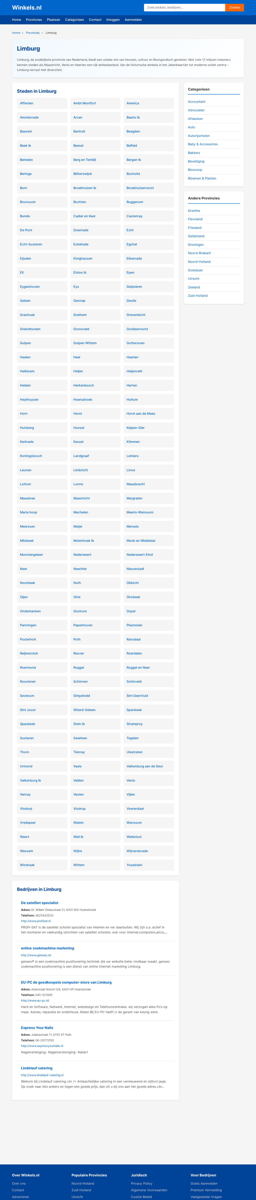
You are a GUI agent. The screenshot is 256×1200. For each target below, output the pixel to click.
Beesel (78, 145)
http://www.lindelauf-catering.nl (42, 1075)
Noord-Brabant (199, 253)
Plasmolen (134, 625)
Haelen (25, 357)
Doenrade (80, 230)
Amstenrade (29, 117)
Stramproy (135, 724)
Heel (76, 357)
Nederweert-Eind (140, 555)
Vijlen (131, 794)
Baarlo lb (133, 117)
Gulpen (25, 343)
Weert (24, 837)
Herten (132, 385)
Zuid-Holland (198, 296)
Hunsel (78, 428)
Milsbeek (27, 541)
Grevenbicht (136, 315)
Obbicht (133, 583)
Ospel (131, 611)
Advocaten (196, 110)
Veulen (78, 794)
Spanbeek (134, 710)
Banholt (79, 131)
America (133, 103)
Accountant (196, 102)
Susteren (27, 738)
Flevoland (195, 219)
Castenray (134, 216)
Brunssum (28, 202)
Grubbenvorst (137, 329)
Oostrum (80, 611)
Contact (95, 20)
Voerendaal (135, 809)
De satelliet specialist (39, 903)
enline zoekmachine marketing (47, 948)
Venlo (131, 780)
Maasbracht (136, 484)
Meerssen (27, 526)
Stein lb (79, 724)
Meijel (77, 526)
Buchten (79, 202)
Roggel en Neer (138, 667)
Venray (25, 794)
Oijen (24, 597)
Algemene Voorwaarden (149, 1190)
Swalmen (80, 738)
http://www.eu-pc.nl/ (35, 1000)
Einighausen (82, 258)
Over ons (19, 1183)
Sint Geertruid (137, 696)
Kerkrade (27, 442)
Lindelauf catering (36, 1068)
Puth (77, 639)
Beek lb (25, 145)
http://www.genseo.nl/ (36, 955)
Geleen (25, 301)
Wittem (78, 865)
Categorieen (74, 20)
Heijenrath (134, 371)
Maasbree (27, 498)
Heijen (78, 371)
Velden (78, 780)
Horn (24, 413)
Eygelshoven (30, 287)
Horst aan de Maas (141, 413)
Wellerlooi (134, 837)
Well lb (78, 837)
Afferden (26, 103)
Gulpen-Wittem (85, 343)
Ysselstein (134, 865)
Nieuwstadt (135, 569)
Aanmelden (133, 20)
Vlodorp (26, 809)
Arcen (77, 117)
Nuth (77, 583)
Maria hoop (28, 512)
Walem (78, 823)
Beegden (133, 131)
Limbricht (80, 470)
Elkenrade (134, 258)
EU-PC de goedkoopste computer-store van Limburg (66, 982)
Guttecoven (136, 343)
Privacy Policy (141, 1183)
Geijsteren (134, 287)
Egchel (132, 244)
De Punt (26, 230)
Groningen (196, 245)
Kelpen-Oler (136, 428)
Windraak (27, 865)
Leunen (25, 470)
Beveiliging (196, 161)
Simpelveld (81, 696)
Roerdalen (134, 653)
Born (23, 188)
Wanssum (134, 823)
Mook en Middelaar (141, 541)
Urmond (26, 766)
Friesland (195, 228)
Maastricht (81, 498)
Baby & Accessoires (203, 144)
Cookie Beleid (141, 1197)
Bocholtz (133, 174)
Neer (23, 569)
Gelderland (196, 236)
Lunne (78, 484)
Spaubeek (27, 724)
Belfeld (132, 145)
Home (16, 20)
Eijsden (25, 258)
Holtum (132, 399)
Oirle (76, 597)
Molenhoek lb (83, 541)
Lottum (25, 484)
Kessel (78, 442)
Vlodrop (79, 809)
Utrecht (193, 279)
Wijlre (77, 851)
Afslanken (195, 119)
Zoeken (234, 7)
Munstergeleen (31, 555)
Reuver (78, 653)
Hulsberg (27, 428)
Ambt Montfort (84, 103)
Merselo (133, 526)
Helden (25, 385)
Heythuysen (29, 399)
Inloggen (113, 20)
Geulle (131, 301)
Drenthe (194, 211)
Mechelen (80, 512)
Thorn (24, 752)
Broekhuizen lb (84, 188)
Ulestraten (135, 752)
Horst (77, 413)
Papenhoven (83, 625)
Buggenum (135, 202)
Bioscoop (195, 170)
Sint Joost (28, 710)
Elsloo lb (79, 272)
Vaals (77, 766)
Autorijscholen (199, 136)
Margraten (134, 498)
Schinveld (134, 681)
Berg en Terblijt (84, 160)
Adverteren (20, 1197)
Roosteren (28, 681)
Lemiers (133, 456)
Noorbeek (27, 583)
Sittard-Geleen (84, 710)
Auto (191, 127)
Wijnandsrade (137, 851)
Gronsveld (81, 329)
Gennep (79, 301)
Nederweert (82, 555)
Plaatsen (53, 20)
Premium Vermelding (206, 1190)
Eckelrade (80, 244)
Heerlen (132, 357)
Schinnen (80, 681)
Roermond (28, 667)
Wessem (26, 851)
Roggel (78, 667)
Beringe (26, 174)
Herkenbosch (83, 385)
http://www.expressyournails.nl (42, 1046)
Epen (130, 272)
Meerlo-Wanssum (140, 512)
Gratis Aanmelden (204, 1183)
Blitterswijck (82, 174)
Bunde (25, 216)
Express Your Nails (37, 1028)
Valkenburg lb (30, 780)
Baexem (26, 131)
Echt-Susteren (31, 244)
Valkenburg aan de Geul (145, 766)
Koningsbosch (31, 456)
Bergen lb (134, 160)
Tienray (79, 752)
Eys (76, 287)
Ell (22, 272)
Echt (130, 230)
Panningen (28, 625)
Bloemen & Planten (202, 178)
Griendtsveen (30, 329)
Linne (131, 470)
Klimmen (133, 442)
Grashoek (27, 315)
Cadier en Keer (84, 216)
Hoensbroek (82, 399)
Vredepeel (27, 823)
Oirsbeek (133, 597)
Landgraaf (81, 456)
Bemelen (26, 160)
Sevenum (27, 696)
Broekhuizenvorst (140, 188)
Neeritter (80, 569)
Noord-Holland (199, 262)
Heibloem (27, 371)
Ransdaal (134, 639)
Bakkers (194, 153)
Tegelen (133, 738)
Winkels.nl (27, 7)
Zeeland (194, 287)
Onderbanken (30, 611)
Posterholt (28, 639)
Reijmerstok (29, 653)
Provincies (34, 20)
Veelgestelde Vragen (206, 1197)
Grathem (80, 315)
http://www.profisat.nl (36, 921)
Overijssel (195, 270)
